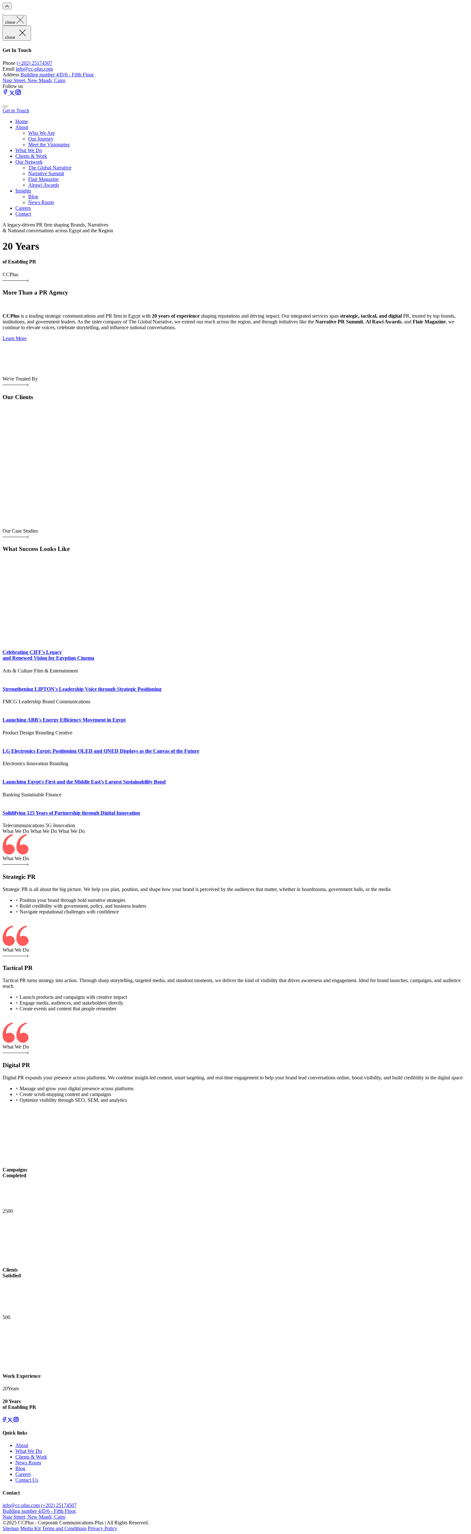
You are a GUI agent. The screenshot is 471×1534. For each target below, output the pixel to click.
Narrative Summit (46, 173)
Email (8, 69)
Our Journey (41, 138)
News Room (41, 202)
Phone (9, 63)
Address (11, 74)
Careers (23, 208)
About (21, 127)
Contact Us (26, 1480)
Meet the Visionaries (49, 144)
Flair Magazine (43, 179)
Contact (23, 214)
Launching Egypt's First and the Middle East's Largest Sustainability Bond (84, 781)
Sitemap (11, 1528)
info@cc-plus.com (34, 69)
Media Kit (30, 1528)
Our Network (29, 162)
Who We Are (41, 133)
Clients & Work (31, 156)
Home (21, 121)
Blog (33, 196)
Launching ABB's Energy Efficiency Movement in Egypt (64, 720)
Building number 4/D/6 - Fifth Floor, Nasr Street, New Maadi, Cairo (49, 77)
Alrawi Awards (43, 185)
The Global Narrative (49, 167)
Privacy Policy (102, 1528)
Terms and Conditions (64, 1528)
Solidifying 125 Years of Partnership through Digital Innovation (71, 813)
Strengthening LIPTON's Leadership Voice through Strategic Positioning (82, 689)
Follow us (13, 86)
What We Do (28, 150)
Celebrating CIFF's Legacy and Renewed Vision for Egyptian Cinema (48, 655)
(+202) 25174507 (34, 63)
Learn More (15, 338)
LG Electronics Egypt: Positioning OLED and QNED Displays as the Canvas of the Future (101, 751)
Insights (23, 190)
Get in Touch (16, 110)
